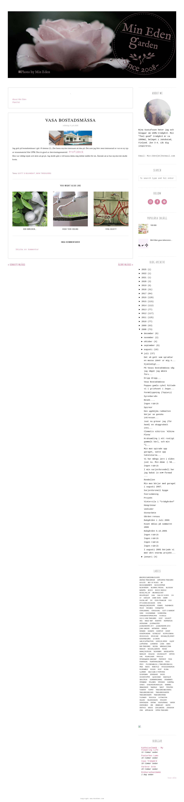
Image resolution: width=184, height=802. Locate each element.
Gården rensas (152, 517)
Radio (147, 667)
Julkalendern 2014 (163, 626)
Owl (141, 656)
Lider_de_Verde (161, 641)
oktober (148, 342)
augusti (148, 349)
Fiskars (160, 605)
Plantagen (143, 661)
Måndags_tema (165, 646)
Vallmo (142, 700)
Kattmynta (155, 628)
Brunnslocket (157, 593)
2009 (144, 326)
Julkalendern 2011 (147, 626)
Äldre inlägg (124, 264)
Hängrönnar (150, 505)
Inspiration (168, 621)
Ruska (166, 669)
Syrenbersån (150, 396)
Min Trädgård (43, 173)
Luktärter (154, 644)
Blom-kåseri (144, 587)
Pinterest (162, 659)
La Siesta (156, 638)
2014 (144, 305)
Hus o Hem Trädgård (148, 618)
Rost (160, 669)
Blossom (169, 587)
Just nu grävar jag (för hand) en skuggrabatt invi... (158, 424)
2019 (144, 285)
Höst (160, 618)
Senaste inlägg (17, 264)
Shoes (162, 674)
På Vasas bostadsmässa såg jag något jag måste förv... (159, 371)
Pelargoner (149, 656)
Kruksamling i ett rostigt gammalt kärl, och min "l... (159, 441)
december (149, 333)
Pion (170, 659)
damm (165, 598)
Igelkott (168, 618)
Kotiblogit (157, 633)
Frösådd (149, 608)
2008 (144, 329)
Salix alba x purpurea (156, 672)
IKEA (141, 621)
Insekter (158, 621)
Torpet (150, 690)
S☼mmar (143, 672)
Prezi (141, 664)
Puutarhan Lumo (149, 756)
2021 (144, 278)
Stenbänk (143, 682)
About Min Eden (19, 99)
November (157, 651)
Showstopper (145, 677)
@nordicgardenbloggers (150, 577)
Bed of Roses (153, 582)
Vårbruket (159, 705)
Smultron (143, 679)
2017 (144, 294)
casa (153, 595)
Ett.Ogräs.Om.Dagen (147, 603)
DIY (151, 600)
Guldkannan (150, 613)
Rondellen (149, 480)
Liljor (172, 641)
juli (146, 353)
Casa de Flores (163, 595)
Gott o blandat (26, 173)
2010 (144, 321)
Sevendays (154, 674)
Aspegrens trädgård (165, 580)
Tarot (161, 687)
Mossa (155, 646)
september (149, 345)
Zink (141, 710)
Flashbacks (169, 605)
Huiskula (162, 615)
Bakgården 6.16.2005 (155, 531)
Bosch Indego (160, 590)
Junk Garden (144, 628)
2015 (144, 301)
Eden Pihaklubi (160, 600)
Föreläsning (144, 610)
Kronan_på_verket (167, 636)
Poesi (167, 661)
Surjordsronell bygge (156, 490)
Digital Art (144, 600)
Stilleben (152, 682)
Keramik (142, 631)
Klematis (151, 631)
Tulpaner (143, 697)
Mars (168, 644)
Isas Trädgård (149, 761)
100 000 (153, 225)
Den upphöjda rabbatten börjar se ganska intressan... (157, 414)
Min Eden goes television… (161, 240)
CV (140, 598)
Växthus (143, 707)
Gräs (141, 613)
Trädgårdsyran (160, 695)
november (149, 337)
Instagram (143, 623)
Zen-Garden (159, 707)
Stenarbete (150, 513)
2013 (144, 310)
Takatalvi (154, 687)
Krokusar (154, 636)
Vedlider (163, 700)
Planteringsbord (156, 661)
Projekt (148, 498)
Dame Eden (156, 598)
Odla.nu (151, 654)
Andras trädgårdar (147, 580)
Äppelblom (149, 710)
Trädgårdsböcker (146, 692)
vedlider (149, 509)
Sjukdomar (156, 677)
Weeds (150, 707)
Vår (151, 705)
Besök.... (149, 400)
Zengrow (170, 707)
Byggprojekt (144, 595)
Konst (168, 631)
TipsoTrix (169, 687)
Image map (149, 621)
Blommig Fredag (157, 587)
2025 (144, 269)
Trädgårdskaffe (146, 695)
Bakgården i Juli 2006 (156, 520)
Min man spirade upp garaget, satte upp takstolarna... (155, 452)
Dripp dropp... (152, 378)
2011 (144, 317)
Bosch (150, 590)
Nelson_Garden (154, 649)
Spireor (148, 407)
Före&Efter (159, 608)
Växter (168, 705)
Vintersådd (144, 705)
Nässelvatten (169, 651)
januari (148, 557)
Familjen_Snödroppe (147, 605)
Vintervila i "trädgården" (159, 502)
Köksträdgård (145, 638)
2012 (144, 313)
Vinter (172, 702)
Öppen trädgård (161, 710)
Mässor (142, 649)
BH (162, 582)
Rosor (152, 669)
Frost (142, 608)
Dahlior (147, 598)
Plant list (16, 102)
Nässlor (143, 654)
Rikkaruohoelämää (151, 772)
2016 (144, 297)
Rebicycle (155, 667)
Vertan (153, 702)
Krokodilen (144, 636)
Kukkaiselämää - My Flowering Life (152, 749)
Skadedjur (167, 677)
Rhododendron (168, 667)
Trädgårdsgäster (162, 692)
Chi (172, 595)
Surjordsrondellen (154, 684)
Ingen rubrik (151, 404)
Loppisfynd (144, 644)
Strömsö (161, 682)
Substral (170, 682)
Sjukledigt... (152, 364)
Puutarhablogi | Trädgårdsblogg (159, 664)
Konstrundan (145, 633)
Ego (170, 600)
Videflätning (163, 702)
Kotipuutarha (168, 633)
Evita (159, 603)
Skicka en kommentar (27, 249)
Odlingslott (162, 654)
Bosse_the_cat (145, 593)
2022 (144, 273)
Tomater (143, 690)
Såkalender (144, 687)
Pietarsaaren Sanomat (148, 659)
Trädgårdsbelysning (163, 690)
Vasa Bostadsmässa (154, 382)
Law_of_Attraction (146, 641)
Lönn (162, 644)
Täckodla (152, 697)
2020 (144, 281)
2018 (144, 289)
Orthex (172, 654)
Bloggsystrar (160, 585)
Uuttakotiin (162, 697)
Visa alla (172, 778)
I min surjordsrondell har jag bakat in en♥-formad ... (159, 472)
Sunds (142, 684)
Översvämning (151, 494)
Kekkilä (164, 628)
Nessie (164, 649)
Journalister (155, 623)
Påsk (141, 667)
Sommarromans (156, 679)
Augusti (142, 582)
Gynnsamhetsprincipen (148, 615)
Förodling (156, 610)
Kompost (159, 631)
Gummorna (162, 613)
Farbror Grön (148, 767)
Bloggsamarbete (146, 585)
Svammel (168, 684)
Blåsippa (142, 590)
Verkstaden (144, 702)
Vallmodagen (152, 700)
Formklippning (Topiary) (158, 392)
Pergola (160, 656)
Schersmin (144, 674)
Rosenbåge (144, 669)
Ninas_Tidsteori (145, 651)
